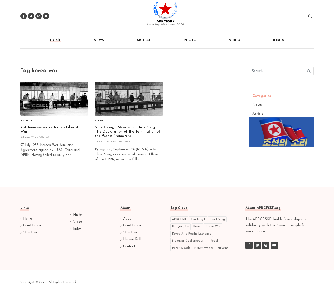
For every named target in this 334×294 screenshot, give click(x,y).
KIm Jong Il (198, 219)
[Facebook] (249, 245)
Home (27, 218)
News (257, 105)
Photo (77, 215)
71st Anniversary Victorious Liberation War (51, 129)
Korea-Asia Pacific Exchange (191, 233)
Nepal (213, 240)
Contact (129, 246)
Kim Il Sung (217, 219)
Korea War (213, 226)
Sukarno (223, 248)
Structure (30, 232)
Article (258, 114)
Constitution (32, 225)
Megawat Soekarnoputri (188, 240)
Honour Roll (132, 239)
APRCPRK (179, 219)
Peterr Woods (204, 248)
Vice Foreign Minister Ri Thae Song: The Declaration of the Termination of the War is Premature (127, 132)
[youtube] (274, 245)
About (128, 218)
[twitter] (257, 245)
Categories (261, 96)
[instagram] (265, 245)
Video (77, 222)
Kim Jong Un (180, 226)
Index (77, 228)
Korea (197, 226)
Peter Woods (181, 248)
